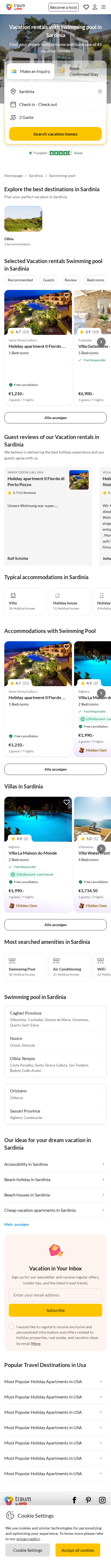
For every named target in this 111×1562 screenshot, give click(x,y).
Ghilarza (16, 1098)
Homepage (13, 175)
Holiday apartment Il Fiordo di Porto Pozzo (49, 346)
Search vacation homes (55, 133)
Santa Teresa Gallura (25, 472)
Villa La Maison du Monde (33, 852)
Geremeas (80, 1020)
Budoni (15, 1070)
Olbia (8, 238)
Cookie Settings (27, 1550)
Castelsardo (33, 1117)
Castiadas (35, 1020)
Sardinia (36, 175)
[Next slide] (101, 342)
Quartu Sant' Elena (24, 1025)
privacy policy (28, 1538)
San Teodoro (78, 1065)
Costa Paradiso (21, 1065)
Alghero (16, 1117)
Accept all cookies (77, 1550)
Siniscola (28, 1045)
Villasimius (18, 1020)
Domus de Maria (58, 1020)
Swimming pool (62, 175)
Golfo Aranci (31, 1070)
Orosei (15, 1045)
